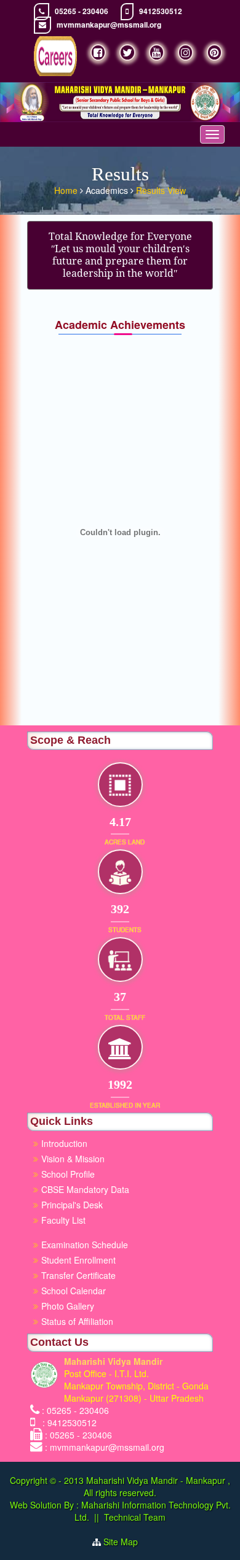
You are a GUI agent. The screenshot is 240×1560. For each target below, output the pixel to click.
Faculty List (63, 1220)
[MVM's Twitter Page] (127, 52)
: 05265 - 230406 (75, 1410)
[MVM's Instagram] (185, 52)
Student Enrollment (78, 1260)
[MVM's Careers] (55, 56)
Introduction (64, 1143)
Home (67, 190)
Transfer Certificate (78, 1275)
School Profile (68, 1174)
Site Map (125, 1541)
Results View (161, 190)
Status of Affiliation (77, 1321)
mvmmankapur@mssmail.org (109, 25)
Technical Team (135, 1517)
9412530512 (160, 11)
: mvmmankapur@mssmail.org (104, 1447)
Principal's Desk (72, 1205)
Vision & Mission (73, 1159)
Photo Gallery (67, 1306)
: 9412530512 (67, 1422)
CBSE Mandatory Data (85, 1189)
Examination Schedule (84, 1244)
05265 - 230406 (81, 11)
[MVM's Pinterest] (214, 52)
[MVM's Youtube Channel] (156, 52)
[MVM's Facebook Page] (98, 52)
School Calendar (73, 1290)
